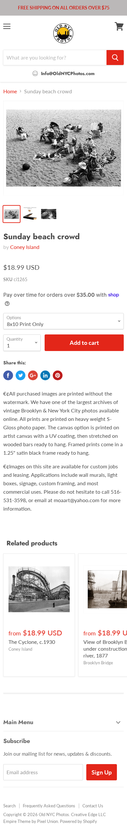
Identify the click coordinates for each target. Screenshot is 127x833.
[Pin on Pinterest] (58, 375)
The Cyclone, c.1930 (31, 642)
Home (10, 91)
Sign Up (102, 772)
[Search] (115, 57)
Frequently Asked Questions (49, 805)
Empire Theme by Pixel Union (30, 821)
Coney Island (24, 247)
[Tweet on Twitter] (20, 375)
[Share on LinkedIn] (45, 375)
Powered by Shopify (78, 821)
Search (9, 805)
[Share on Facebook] (8, 375)
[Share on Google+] (33, 375)
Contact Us (92, 805)
